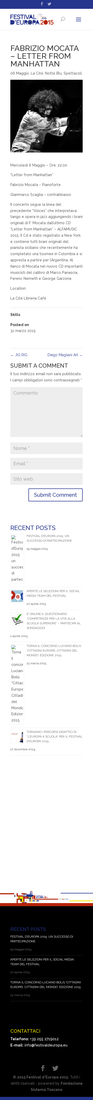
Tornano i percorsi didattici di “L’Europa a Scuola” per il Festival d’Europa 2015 (54, 736)
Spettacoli (73, 73)
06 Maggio (19, 73)
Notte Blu (53, 73)
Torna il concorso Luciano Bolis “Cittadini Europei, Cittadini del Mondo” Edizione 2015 (54, 650)
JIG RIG (18, 355)
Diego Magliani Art (65, 355)
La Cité (37, 73)
